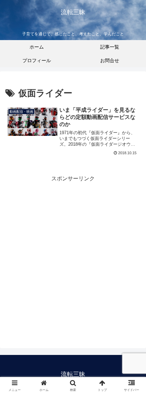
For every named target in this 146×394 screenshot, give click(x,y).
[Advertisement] (73, 257)
